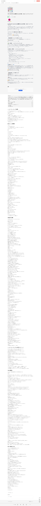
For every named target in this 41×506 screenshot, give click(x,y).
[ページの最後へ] (39, 501)
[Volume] (15, 504)
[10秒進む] (23, 504)
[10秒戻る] (17, 504)
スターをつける (9, 492)
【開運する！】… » (31, 501)
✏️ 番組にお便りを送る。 (11, 40)
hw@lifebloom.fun (21, 39)
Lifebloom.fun (9, 21)
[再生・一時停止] (20, 504)
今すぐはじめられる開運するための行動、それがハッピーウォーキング (20, 13)
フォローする (12, 15)
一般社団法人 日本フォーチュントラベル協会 (13, 69)
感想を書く (21, 90)
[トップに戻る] (39, 499)
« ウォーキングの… (10, 501)
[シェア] (9, 15)
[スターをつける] (8, 15)
